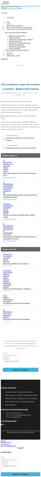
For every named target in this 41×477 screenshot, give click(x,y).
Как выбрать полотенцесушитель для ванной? (21, 148)
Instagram (31, 432)
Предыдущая (4, 138)
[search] (1, 4)
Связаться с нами (13, 55)
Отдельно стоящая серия (17, 46)
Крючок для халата (15, 41)
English (11, 17)
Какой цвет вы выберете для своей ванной (15, 263)
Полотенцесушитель (11, 392)
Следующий (4, 147)
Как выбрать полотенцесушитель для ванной (16, 303)
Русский (4, 13)
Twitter (15, 432)
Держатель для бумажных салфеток (21, 39)
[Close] (1, 456)
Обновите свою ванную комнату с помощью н (17, 288)
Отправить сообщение (21, 370)
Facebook (10, 432)
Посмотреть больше (9, 177)
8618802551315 (16, 417)
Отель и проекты (14, 37)
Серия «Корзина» (15, 48)
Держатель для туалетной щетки (20, 43)
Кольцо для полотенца (16, 45)
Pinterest (25, 432)
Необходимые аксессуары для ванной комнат (16, 319)
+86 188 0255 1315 (16, 413)
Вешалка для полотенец (17, 36)
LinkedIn (20, 432)
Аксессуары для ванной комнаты (19, 29)
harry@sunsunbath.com (24, 415)
